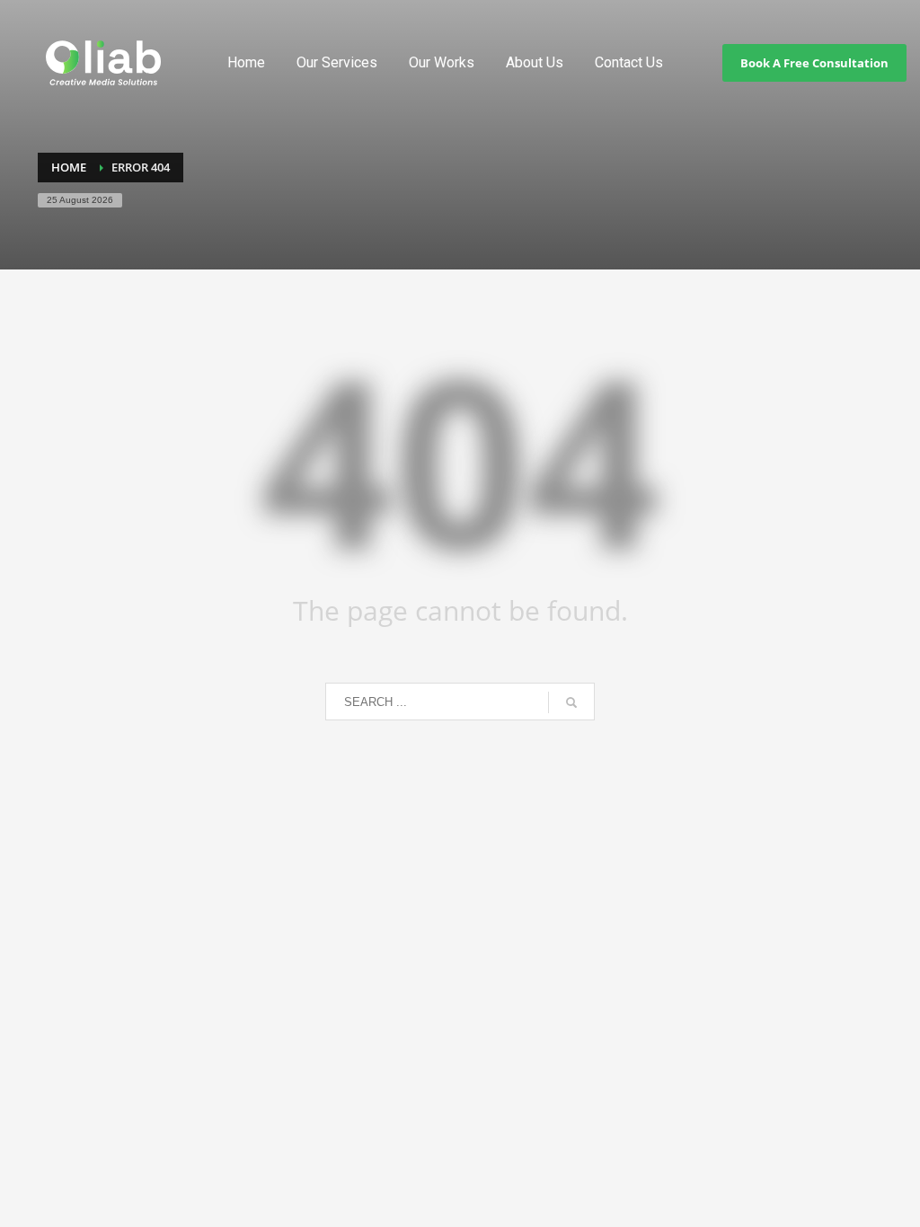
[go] (571, 702)
